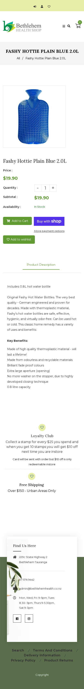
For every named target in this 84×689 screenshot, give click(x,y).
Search (18, 650)
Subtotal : (10, 197)
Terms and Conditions (52, 650)
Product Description (41, 265)
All (18, 58)
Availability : (12, 207)
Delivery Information (42, 655)
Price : (7, 170)
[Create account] (43, 6)
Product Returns (58, 660)
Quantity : (10, 188)
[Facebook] (17, 618)
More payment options (49, 231)
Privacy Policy (23, 660)
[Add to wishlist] (49, 6)
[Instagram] (29, 618)
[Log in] (35, 6)
